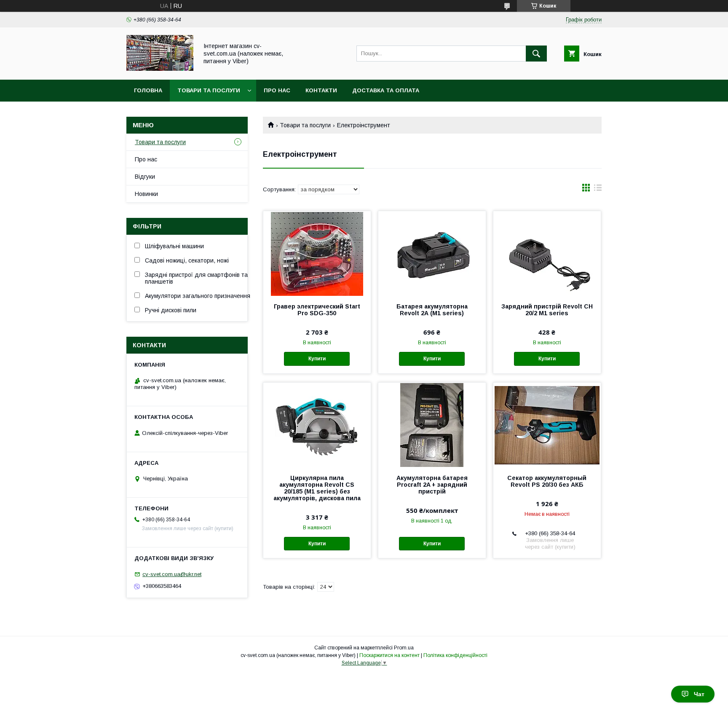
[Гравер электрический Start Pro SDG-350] (317, 253)
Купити (317, 359)
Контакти (321, 90)
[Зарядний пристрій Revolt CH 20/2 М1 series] (547, 253)
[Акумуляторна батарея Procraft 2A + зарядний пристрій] (432, 425)
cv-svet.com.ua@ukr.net (171, 574)
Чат (699, 694)
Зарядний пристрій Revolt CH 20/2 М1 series (547, 309)
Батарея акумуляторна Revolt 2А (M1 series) (432, 309)
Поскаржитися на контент (389, 655)
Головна (148, 90)
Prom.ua (404, 648)
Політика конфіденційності (455, 655)
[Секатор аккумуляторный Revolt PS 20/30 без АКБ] (547, 425)
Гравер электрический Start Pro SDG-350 (317, 309)
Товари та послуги (208, 90)
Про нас (277, 90)
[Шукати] (536, 54)
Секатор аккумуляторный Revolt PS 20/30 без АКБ (546, 481)
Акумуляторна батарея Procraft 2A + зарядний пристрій (432, 485)
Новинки (146, 193)
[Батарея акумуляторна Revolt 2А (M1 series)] (432, 253)
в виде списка (598, 190)
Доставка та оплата (385, 90)
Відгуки (145, 176)
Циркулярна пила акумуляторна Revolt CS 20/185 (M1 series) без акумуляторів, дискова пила (317, 488)
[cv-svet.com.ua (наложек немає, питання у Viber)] (159, 68)
